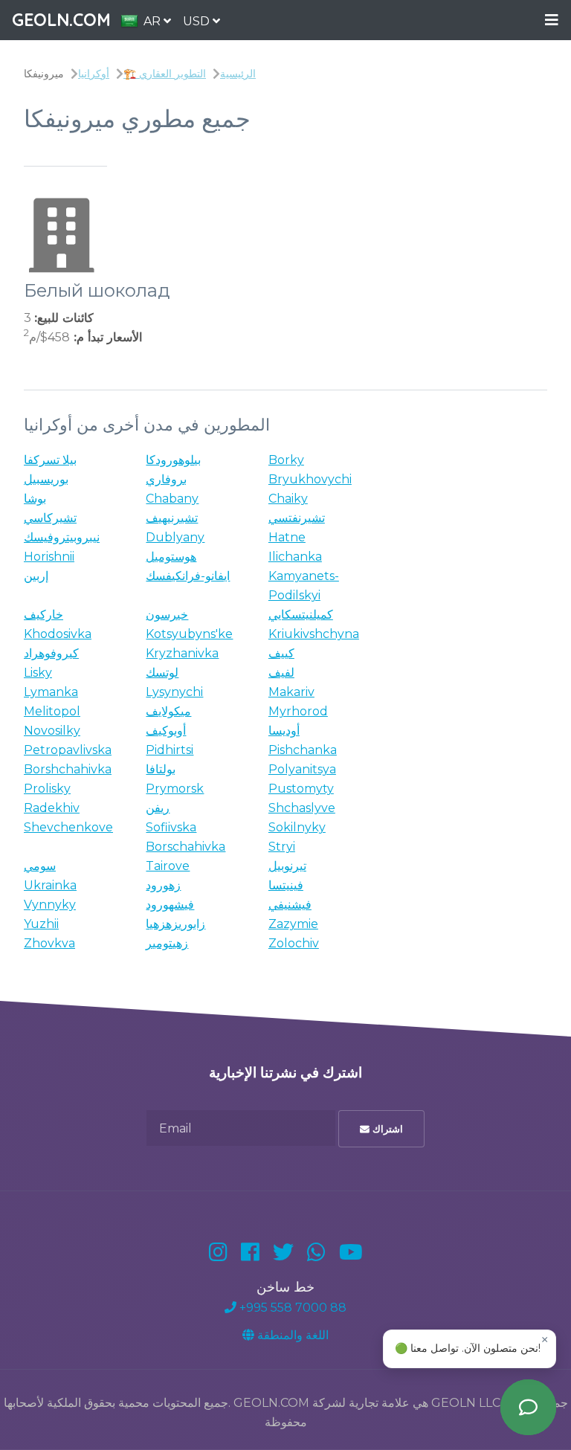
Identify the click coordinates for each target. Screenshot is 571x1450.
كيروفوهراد (51, 653)
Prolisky (47, 789)
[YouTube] (351, 1252)
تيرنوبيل (287, 866)
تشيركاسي (50, 518)
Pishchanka (302, 750)
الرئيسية (238, 73)
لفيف (281, 673)
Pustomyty (301, 789)
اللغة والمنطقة (291, 1335)
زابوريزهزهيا (175, 924)
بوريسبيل (46, 479)
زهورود (163, 885)
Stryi (281, 847)
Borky (286, 460)
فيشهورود (170, 905)
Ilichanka (295, 557)
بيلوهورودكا (173, 460)
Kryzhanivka (182, 653)
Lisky (38, 673)
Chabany (172, 499)
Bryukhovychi (310, 479)
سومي (40, 866)
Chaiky (288, 499)
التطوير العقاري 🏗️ (164, 73)
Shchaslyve (301, 808)
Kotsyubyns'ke (189, 634)
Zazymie (293, 924)
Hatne (287, 537)
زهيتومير (167, 943)
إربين (36, 576)
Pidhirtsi (169, 750)
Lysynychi (174, 692)
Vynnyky (50, 905)
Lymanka (51, 692)
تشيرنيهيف (172, 518)
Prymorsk (175, 789)
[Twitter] (283, 1252)
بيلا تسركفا (50, 460)
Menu (551, 20)
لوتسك (162, 673)
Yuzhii (41, 924)
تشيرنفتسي (296, 518)
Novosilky (52, 731)
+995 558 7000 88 (291, 1308)
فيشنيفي (290, 905)
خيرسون (167, 615)
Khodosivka (57, 634)
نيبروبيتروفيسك (62, 537)
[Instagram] (218, 1252)
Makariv (291, 692)
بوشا (35, 499)
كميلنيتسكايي (300, 615)
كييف (281, 653)
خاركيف (43, 615)
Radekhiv (52, 808)
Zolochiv (293, 943)
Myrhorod (298, 711)
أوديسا (284, 731)
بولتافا (160, 769)
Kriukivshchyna (313, 634)
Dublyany (175, 537)
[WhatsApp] (316, 1252)
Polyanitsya (302, 769)
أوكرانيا (93, 73)
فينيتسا (285, 885)
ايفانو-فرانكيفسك (188, 576)
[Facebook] (250, 1252)
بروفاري (166, 479)
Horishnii (49, 557)
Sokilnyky (297, 827)
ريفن (158, 808)
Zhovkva (49, 943)
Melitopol (52, 711)
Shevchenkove (68, 827)
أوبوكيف (166, 731)
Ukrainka (50, 885)
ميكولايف (168, 711)
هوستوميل (171, 557)
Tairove (168, 866)
